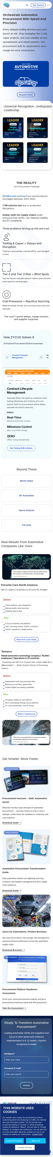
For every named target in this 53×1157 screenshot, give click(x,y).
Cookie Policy (37, 1134)
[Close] (46, 1107)
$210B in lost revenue (14, 196)
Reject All (36, 1141)
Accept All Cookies (14, 1141)
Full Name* (9, 1054)
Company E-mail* (17, 1068)
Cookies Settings (25, 1147)
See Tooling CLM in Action (21, 448)
